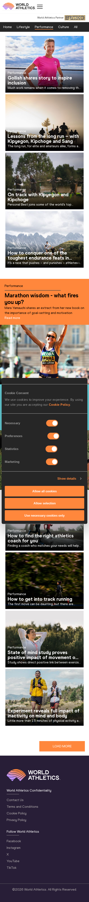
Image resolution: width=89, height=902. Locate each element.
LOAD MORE (62, 746)
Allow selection (45, 503)
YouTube (13, 861)
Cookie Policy (59, 404)
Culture (63, 27)
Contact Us (15, 800)
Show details (66, 478)
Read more (12, 318)
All (75, 27)
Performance (44, 27)
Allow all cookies (44, 491)
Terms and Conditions (22, 807)
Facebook (14, 841)
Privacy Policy (16, 820)
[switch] (53, 436)
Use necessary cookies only (44, 515)
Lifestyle (23, 27)
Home (7, 27)
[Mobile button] (40, 6)
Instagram (13, 848)
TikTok (11, 868)
